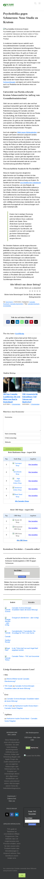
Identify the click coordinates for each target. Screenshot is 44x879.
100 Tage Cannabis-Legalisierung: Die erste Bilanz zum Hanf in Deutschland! (11, 398)
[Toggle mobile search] (35, 3)
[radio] (30, 291)
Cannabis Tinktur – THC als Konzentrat (25, 656)
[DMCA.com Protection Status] (32, 748)
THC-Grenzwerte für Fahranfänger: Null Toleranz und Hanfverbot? (30, 398)
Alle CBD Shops (22, 540)
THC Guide (8, 686)
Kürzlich (31, 602)
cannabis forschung (33, 304)
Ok (22, 875)
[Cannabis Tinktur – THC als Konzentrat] (7, 656)
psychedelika (7, 306)
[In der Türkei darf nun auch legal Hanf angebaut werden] (7, 648)
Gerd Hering (9, 302)
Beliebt (12, 602)
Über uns (12, 801)
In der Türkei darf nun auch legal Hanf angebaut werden (25, 649)
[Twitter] (7, 814)
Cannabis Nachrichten (16, 304)
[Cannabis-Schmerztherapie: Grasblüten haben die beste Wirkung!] (7, 608)
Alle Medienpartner (32, 733)
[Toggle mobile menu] (40, 3)
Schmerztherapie (9, 82)
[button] (4, 391)
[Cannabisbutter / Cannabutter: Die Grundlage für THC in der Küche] (7, 631)
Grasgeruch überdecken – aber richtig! (25, 618)
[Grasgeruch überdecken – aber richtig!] (7, 618)
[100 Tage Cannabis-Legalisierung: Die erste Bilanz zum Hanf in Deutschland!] (12, 378)
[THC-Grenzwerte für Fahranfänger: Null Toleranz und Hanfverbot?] (31, 378)
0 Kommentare (16, 404)
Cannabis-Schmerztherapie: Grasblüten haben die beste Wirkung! (25, 609)
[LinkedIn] (16, 814)
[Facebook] (12, 814)
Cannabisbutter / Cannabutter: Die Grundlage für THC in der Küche (23, 632)
